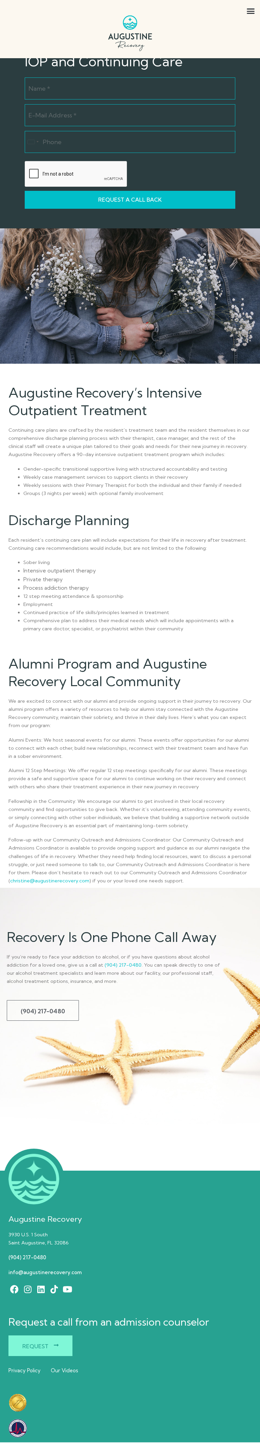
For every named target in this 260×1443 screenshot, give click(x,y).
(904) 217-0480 (123, 965)
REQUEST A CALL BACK (130, 199)
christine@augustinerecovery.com (49, 881)
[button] (234, 11)
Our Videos (64, 1370)
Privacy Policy (24, 1370)
